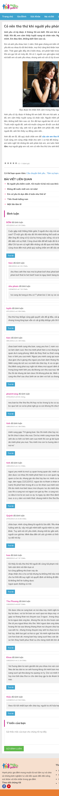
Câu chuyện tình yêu (35, 173)
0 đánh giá (24, 163)
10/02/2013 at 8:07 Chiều (15, 604)
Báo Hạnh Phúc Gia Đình (26, 6)
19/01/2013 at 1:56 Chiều (15, 426)
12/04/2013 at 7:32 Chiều (18, 289)
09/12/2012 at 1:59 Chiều (15, 341)
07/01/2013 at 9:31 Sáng (15, 397)
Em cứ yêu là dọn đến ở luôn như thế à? (26, 194)
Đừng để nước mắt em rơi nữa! (22, 189)
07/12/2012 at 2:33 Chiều (15, 225)
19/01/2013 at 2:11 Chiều (15, 466)
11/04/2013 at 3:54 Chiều (15, 700)
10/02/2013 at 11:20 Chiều (16, 660)
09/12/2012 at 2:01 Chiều (18, 266)
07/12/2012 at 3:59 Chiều (15, 311)
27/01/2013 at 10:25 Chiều (16, 519)
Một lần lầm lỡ (14, 204)
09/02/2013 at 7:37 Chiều (15, 558)
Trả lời (11, 255)
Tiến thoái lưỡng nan (17, 199)
